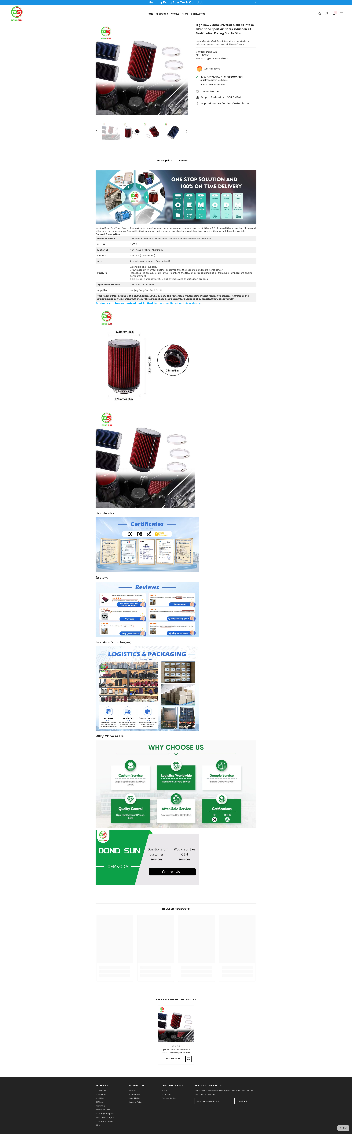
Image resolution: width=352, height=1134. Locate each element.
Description (164, 160)
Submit (243, 1101)
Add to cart (173, 1058)
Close (255, 2)
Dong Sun (211, 51)
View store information (212, 84)
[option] (142, 69)
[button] (96, 131)
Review (183, 160)
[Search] (319, 14)
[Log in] (327, 13)
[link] (114, 971)
